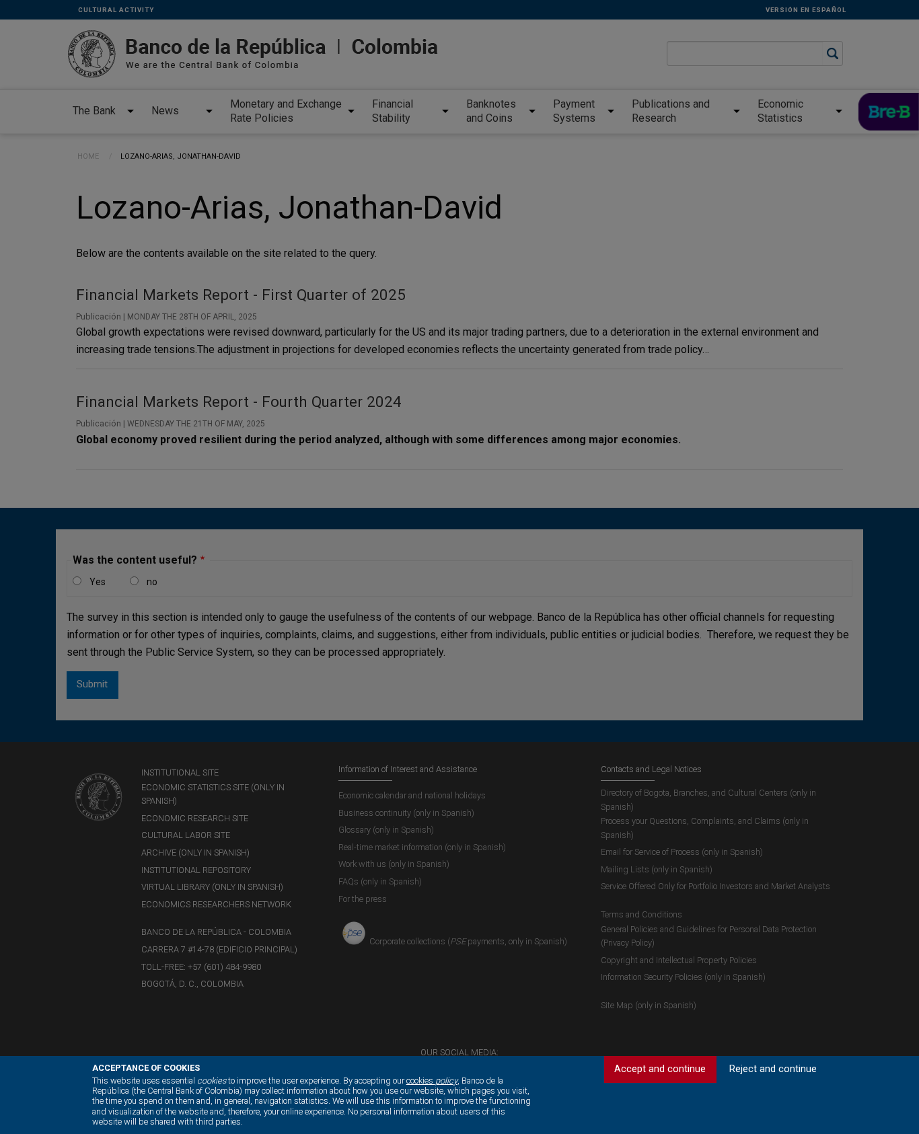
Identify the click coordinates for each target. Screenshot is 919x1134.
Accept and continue (660, 1069)
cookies (431, 1080)
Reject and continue (773, 1069)
